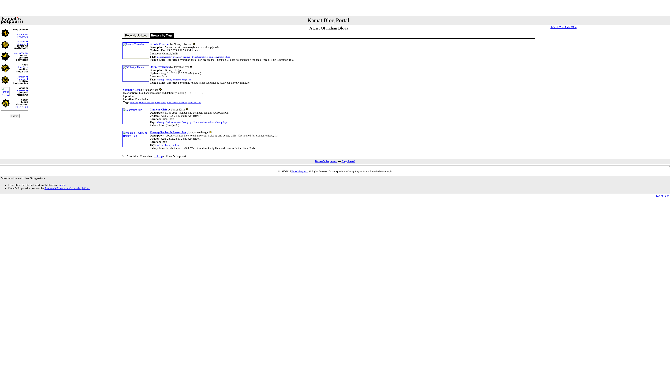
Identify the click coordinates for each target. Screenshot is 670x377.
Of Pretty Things (160, 66)
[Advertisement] (335, 8)
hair (183, 79)
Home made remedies (177, 102)
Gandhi (61, 185)
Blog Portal (348, 161)
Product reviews (146, 102)
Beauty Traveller (160, 44)
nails (188, 79)
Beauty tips (160, 102)
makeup (160, 57)
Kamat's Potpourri (326, 161)
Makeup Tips (194, 102)
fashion (176, 145)
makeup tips (224, 57)
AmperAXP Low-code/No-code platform (67, 188)
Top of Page (662, 195)
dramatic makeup (200, 57)
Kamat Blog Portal (328, 20)
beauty (169, 79)
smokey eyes (171, 57)
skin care (213, 57)
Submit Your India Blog (563, 27)
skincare (177, 79)
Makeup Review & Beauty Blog (169, 132)
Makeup (161, 79)
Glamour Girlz (131, 89)
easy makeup (184, 57)
